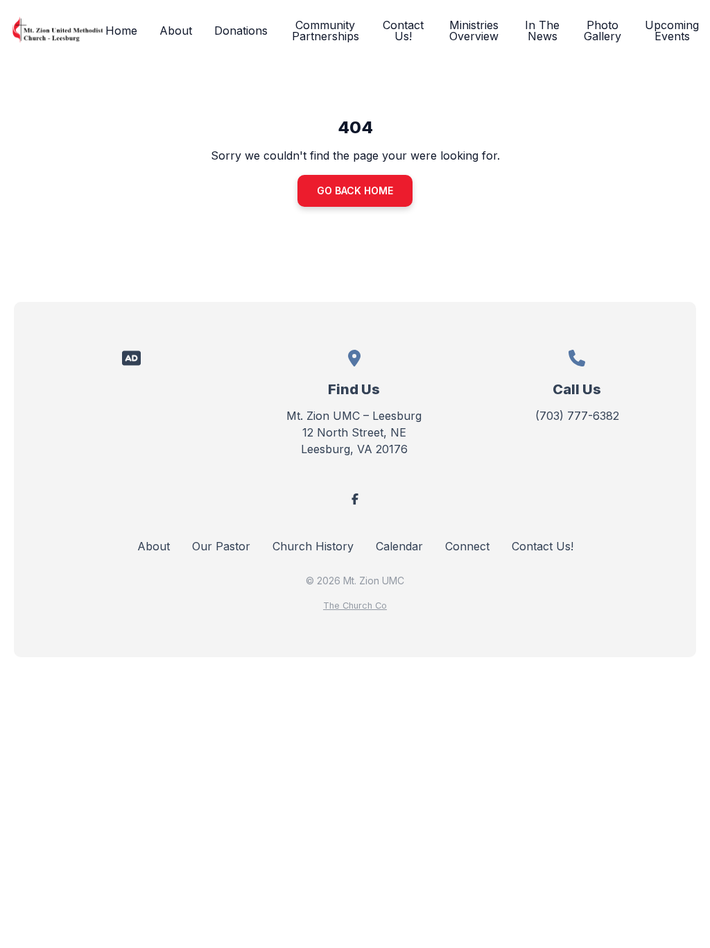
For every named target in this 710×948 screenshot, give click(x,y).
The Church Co (355, 605)
